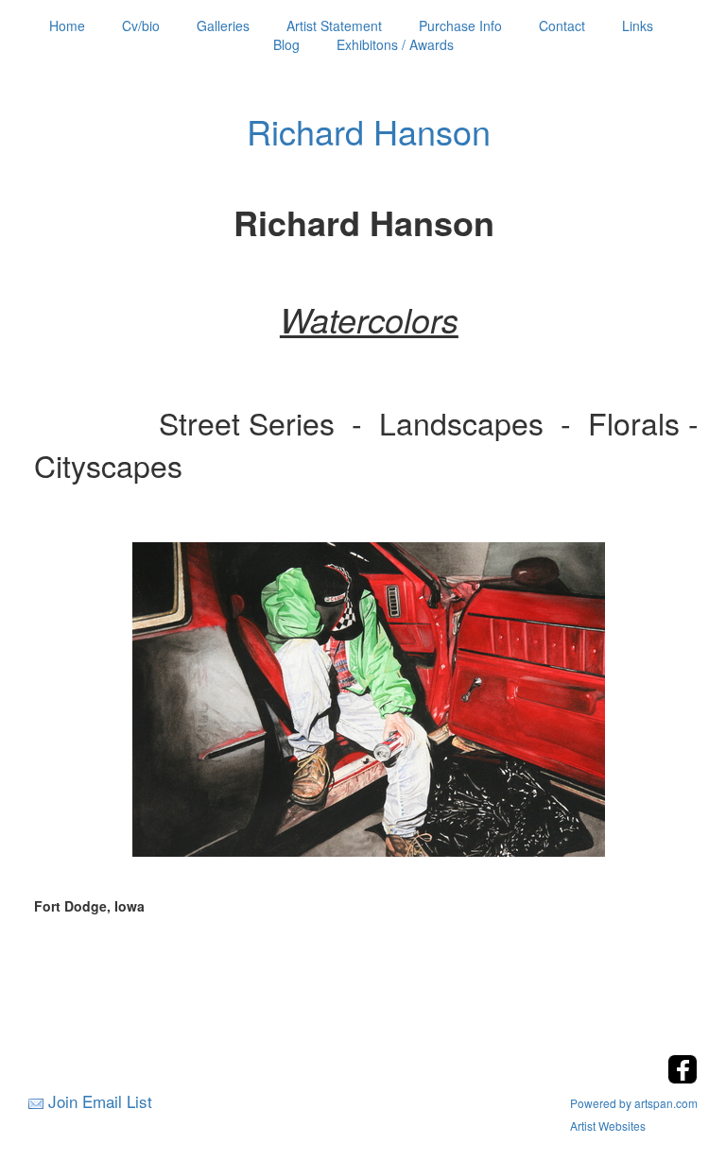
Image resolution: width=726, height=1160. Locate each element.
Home (67, 25)
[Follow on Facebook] (682, 1078)
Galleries (223, 25)
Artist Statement (334, 25)
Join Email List (100, 1101)
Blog (286, 44)
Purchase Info (460, 25)
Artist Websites (608, 1125)
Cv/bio (141, 25)
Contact (562, 25)
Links (637, 25)
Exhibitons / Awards (395, 44)
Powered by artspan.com (634, 1103)
